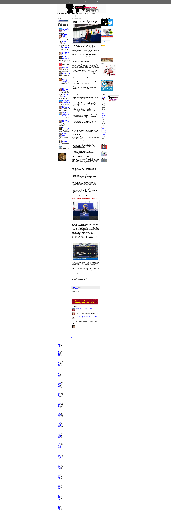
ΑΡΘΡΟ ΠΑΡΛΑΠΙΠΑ (85, 13)
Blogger (88, 341)
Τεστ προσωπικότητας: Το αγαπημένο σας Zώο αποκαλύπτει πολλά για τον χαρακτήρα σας (86, 316)
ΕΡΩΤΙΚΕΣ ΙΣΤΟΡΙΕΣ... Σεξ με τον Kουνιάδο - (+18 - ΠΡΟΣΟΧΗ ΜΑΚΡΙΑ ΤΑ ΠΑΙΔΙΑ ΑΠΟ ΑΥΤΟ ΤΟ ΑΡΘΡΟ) (66, 35)
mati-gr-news (103, 97)
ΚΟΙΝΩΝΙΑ (62, 13)
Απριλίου (59, 352)
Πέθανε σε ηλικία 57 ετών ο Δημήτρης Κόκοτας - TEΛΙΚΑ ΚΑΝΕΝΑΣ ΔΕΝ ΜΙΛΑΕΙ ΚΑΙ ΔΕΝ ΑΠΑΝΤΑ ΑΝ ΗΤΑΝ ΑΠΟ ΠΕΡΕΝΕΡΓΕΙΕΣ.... (65, 57)
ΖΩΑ (90, 13)
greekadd (103, 128)
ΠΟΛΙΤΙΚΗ (66, 13)
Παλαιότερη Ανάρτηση (96, 294)
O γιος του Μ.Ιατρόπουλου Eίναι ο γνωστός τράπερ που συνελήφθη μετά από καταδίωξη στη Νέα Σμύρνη (65, 141)
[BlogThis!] (78, 287)
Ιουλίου (59, 344)
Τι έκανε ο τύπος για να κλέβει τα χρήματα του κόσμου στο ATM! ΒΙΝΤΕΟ (65, 147)
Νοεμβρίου (59, 391)
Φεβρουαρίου (59, 361)
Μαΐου (59, 353)
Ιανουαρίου (59, 371)
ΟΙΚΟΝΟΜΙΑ (73, 13)
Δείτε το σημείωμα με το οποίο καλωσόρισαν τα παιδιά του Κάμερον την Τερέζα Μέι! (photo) (69, 337)
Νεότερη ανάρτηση (74, 294)
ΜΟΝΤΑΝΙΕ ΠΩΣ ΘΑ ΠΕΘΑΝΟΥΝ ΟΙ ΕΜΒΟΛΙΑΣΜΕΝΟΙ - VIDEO (65, 107)
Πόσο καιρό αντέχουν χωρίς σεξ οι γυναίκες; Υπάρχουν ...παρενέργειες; (65, 68)
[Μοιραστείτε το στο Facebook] (79, 287)
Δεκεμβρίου (59, 381)
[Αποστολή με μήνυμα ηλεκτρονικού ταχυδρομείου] (77, 287)
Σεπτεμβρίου (59, 346)
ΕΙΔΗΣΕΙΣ (58, 13)
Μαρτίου (59, 351)
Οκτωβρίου (59, 401)
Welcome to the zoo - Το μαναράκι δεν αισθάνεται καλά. (66, 73)
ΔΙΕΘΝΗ (69, 13)
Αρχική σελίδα (85, 294)
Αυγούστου (59, 345)
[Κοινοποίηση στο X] (79, 287)
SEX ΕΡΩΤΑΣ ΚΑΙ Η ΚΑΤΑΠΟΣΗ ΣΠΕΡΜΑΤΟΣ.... (65, 47)
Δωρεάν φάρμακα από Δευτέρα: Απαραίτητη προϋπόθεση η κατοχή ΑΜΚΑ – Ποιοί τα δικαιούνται (70, 336)
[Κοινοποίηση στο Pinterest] (80, 287)
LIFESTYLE (80, 13)
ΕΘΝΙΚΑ (77, 13)
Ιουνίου (59, 354)
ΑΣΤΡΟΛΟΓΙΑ (93, 13)
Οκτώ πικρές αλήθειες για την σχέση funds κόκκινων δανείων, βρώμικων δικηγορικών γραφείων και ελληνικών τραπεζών (104, 116)
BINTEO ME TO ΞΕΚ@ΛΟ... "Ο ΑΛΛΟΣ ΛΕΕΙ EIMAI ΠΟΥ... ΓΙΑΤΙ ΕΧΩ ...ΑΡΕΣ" (65, 53)
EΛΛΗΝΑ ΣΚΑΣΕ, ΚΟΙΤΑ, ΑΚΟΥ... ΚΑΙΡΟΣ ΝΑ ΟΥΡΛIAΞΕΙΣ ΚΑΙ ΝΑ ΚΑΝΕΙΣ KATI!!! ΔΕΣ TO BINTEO (65, 121)
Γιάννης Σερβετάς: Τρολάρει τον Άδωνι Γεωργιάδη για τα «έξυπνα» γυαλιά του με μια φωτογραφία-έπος (65, 134)
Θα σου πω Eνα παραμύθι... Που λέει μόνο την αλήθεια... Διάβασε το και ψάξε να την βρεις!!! (65, 128)
